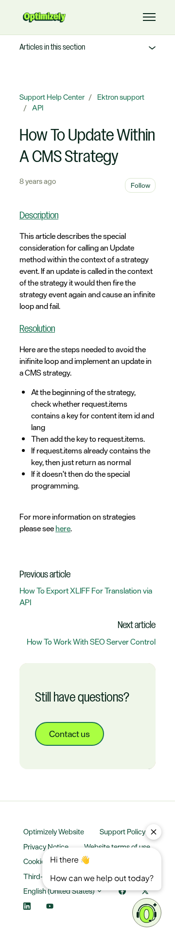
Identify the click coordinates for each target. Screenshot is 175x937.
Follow (140, 185)
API (37, 108)
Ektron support (120, 97)
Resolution (37, 329)
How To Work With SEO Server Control (91, 641)
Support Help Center (52, 97)
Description (38, 216)
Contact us (69, 733)
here (62, 528)
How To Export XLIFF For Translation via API (85, 596)
